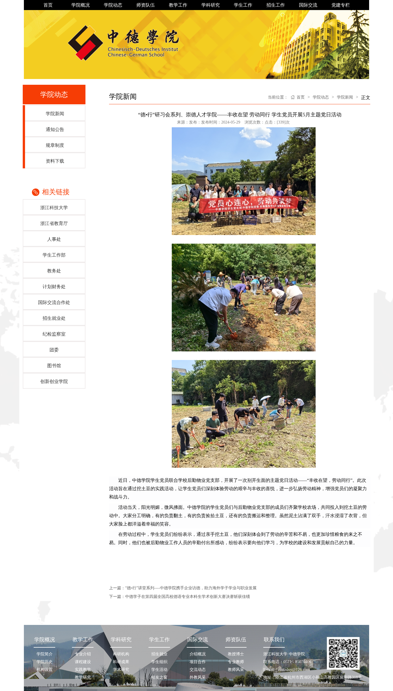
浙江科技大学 (54, 207)
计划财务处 (54, 286)
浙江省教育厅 (54, 223)
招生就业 (159, 654)
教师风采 (236, 669)
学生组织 (159, 662)
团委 (54, 349)
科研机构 (121, 654)
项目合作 (198, 662)
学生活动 (159, 669)
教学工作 (178, 5)
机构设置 (45, 669)
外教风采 (198, 677)
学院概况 (80, 5)
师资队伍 (145, 5)
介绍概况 (198, 654)
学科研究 (210, 5)
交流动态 (198, 669)
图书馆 (54, 365)
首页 (48, 5)
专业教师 (236, 662)
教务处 (54, 270)
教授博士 (236, 654)
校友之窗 (159, 677)
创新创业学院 (54, 381)
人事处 (54, 239)
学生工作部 (54, 255)
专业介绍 (83, 654)
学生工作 (243, 5)
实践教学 (83, 669)
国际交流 (308, 5)
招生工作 (275, 5)
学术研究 (121, 669)
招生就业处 (54, 318)
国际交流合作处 (54, 302)
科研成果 (121, 662)
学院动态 (113, 5)
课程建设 (83, 662)
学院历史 (45, 662)
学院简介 (45, 654)
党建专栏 (340, 5)
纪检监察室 (54, 334)
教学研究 (83, 677)
